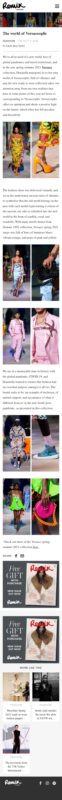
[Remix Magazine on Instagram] (47, 783)
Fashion (9, 41)
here (36, 547)
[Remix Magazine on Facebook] (40, 783)
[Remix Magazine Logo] (14, 6)
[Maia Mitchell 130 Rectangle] (31, 584)
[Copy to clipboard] (22, 556)
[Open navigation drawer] (57, 6)
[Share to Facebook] (16, 556)
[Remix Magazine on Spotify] (54, 783)
